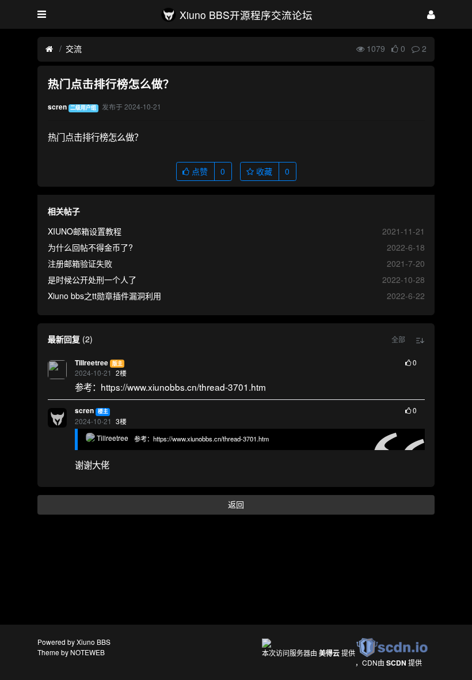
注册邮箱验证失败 (80, 263)
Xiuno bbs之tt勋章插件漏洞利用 (104, 295)
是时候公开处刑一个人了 (92, 279)
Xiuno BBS (94, 642)
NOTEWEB (87, 652)
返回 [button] (236, 504)
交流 (74, 48)
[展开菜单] (42, 14)
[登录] (431, 14)
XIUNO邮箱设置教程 (84, 231)
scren (84, 410)
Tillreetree (91, 363)
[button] (398, 339)
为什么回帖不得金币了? (90, 247)
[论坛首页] (49, 49)
